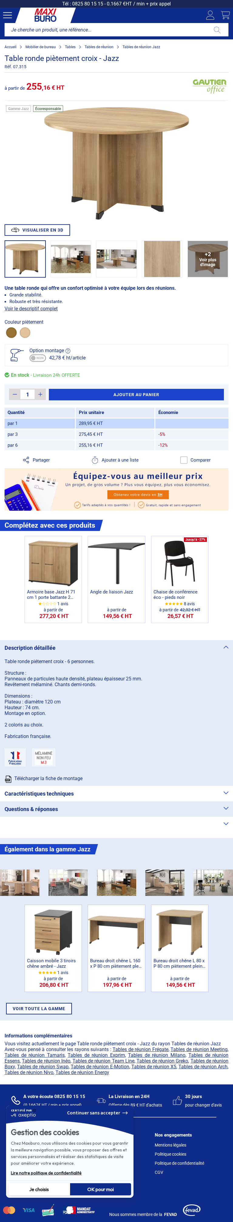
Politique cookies (170, 1154)
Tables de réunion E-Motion (100, 1067)
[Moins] (14, 394)
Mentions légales (170, 1145)
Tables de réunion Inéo (46, 1061)
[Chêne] (11, 332)
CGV (159, 1172)
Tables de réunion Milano (156, 1055)
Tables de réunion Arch (203, 1067)
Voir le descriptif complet (31, 309)
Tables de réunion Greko (162, 1061)
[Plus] (40, 394)
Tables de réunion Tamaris (35, 1055)
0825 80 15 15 (87, 4)
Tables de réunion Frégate (140, 1049)
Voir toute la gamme (39, 1008)
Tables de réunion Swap (43, 1067)
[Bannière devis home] (116, 489)
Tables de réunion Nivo (29, 1072)
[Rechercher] (217, 30)
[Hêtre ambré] (25, 332)
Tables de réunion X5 (154, 1067)
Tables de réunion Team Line (103, 1061)
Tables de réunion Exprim (96, 1055)
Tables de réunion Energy (82, 1072)
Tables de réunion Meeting (199, 1049)
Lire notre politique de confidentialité (46, 1173)
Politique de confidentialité (179, 1163)
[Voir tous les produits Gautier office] (209, 86)
